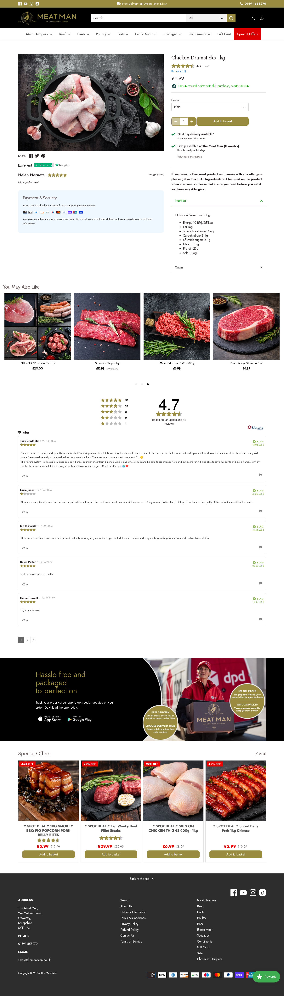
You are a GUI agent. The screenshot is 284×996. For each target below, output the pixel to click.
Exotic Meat (204, 929)
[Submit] (231, 18)
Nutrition (180, 200)
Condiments (204, 941)
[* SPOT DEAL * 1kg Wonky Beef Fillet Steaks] (111, 791)
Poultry (201, 918)
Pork (200, 924)
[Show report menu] (260, 475)
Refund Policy (129, 929)
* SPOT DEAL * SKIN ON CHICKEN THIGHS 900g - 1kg (173, 828)
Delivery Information (133, 912)
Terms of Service (131, 941)
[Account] (253, 18)
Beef (200, 906)
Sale (200, 953)
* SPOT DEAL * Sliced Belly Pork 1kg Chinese (235, 828)
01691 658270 (255, 4)
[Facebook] (20, 4)
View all (261, 754)
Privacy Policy (129, 924)
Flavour (175, 100)
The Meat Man (49, 973)
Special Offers (34, 753)
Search (124, 900)
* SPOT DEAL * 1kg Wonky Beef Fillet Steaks (111, 828)
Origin (179, 267)
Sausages (203, 935)
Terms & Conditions (133, 918)
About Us (126, 906)
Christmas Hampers (209, 959)
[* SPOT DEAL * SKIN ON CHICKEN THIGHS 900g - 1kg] (173, 791)
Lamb (200, 912)
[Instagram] (31, 4)
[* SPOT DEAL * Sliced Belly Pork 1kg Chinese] (236, 791)
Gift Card (203, 947)
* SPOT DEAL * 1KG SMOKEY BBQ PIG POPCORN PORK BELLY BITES (48, 830)
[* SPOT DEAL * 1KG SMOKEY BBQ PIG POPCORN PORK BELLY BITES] (48, 791)
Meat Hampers (206, 900)
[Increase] (192, 121)
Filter (25, 432)
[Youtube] (25, 4)
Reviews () (178, 71)
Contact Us (127, 935)
